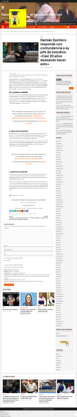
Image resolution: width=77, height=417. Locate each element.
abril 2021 (58, 245)
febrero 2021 (59, 249)
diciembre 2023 (59, 175)
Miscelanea (58, 363)
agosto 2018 (58, 303)
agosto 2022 (58, 209)
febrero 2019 (59, 289)
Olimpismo (58, 367)
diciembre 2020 (59, 253)
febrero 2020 (59, 276)
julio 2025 (58, 152)
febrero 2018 (59, 316)
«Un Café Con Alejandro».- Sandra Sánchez (38, 217)
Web (5, 253)
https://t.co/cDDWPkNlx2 (34, 159)
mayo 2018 (58, 310)
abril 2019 (58, 285)
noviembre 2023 (59, 177)
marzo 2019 (58, 287)
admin (42, 67)
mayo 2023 (58, 188)
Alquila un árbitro (42, 26)
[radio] (24, 205)
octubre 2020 (59, 258)
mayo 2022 (58, 215)
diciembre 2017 (59, 321)
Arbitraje (58, 354)
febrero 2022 (59, 222)
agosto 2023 (58, 184)
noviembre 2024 (59, 168)
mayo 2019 (58, 283)
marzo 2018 (58, 314)
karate (23, 213)
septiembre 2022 (59, 206)
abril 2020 (58, 271)
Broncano (13, 213)
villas (57, 130)
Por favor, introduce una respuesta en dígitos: (13, 258)
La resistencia (30, 213)
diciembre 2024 (59, 166)
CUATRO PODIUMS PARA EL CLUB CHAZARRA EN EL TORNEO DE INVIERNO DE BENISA (64, 132)
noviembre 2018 (59, 296)
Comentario (6, 228)
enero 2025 (58, 164)
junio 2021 (58, 240)
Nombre (6, 245)
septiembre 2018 (59, 301)
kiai (26, 213)
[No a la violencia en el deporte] (11, 299)
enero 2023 (58, 197)
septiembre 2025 (59, 150)
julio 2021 (58, 238)
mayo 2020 (58, 269)
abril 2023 (58, 191)
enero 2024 (58, 173)
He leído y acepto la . (14, 265)
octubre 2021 (59, 231)
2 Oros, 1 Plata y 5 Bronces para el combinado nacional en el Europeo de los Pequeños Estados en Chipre (45, 23)
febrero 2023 (59, 195)
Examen (7, 26)
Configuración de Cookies (5, 416)
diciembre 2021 (59, 226)
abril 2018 (58, 312)
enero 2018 (58, 319)
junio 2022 (58, 213)
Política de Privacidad (18, 265)
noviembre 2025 (59, 146)
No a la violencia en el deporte (10, 309)
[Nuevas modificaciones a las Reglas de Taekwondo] (65, 386)
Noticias (41, 36)
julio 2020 (58, 265)
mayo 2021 (58, 242)
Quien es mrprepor (31, 26)
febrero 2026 (59, 143)
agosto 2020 (58, 262)
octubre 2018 (59, 298)
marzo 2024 (58, 170)
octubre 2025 (59, 148)
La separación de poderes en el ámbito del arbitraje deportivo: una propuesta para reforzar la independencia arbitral (64, 97)
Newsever (45, 409)
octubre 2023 (59, 179)
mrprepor (35, 213)
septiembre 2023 (59, 181)
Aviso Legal (2, 411)
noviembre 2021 (59, 229)
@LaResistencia (20, 159)
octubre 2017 (59, 325)
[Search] (66, 27)
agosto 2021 (58, 235)
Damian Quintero (19, 213)
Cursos (57, 358)
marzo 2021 (58, 247)
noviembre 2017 (59, 323)
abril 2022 (58, 217)
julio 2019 (58, 278)
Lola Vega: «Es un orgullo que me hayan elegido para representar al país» (28, 311)
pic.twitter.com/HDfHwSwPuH (35, 118)
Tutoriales (58, 369)
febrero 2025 (59, 161)
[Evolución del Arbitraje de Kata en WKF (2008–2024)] (29, 386)
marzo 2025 (58, 159)
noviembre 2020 (59, 256)
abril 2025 (58, 157)
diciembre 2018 (59, 294)
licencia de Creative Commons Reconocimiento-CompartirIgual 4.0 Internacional (64, 83)
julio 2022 (58, 211)
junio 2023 (58, 186)
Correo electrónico (8, 249)
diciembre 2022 (59, 200)
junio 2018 (58, 307)
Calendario (52, 26)
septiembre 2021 (59, 233)
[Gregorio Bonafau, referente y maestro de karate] (46, 299)
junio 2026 (58, 141)
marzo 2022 (58, 220)
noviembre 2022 (59, 202)
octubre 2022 (59, 204)
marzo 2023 (58, 193)
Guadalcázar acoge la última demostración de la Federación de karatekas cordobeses (18, 218)
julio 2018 (58, 305)
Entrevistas (22, 307)
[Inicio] (3, 27)
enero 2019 (58, 292)
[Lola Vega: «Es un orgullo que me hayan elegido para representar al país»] (28, 299)
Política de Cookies (4, 414)
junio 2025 (58, 155)
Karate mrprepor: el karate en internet (32, 14)
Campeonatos (59, 356)
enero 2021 (58, 251)
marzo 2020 (58, 274)
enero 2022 (58, 224)
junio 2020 (58, 267)
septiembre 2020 (59, 260)
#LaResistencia (37, 116)
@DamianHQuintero (18, 118)
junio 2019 (58, 280)
